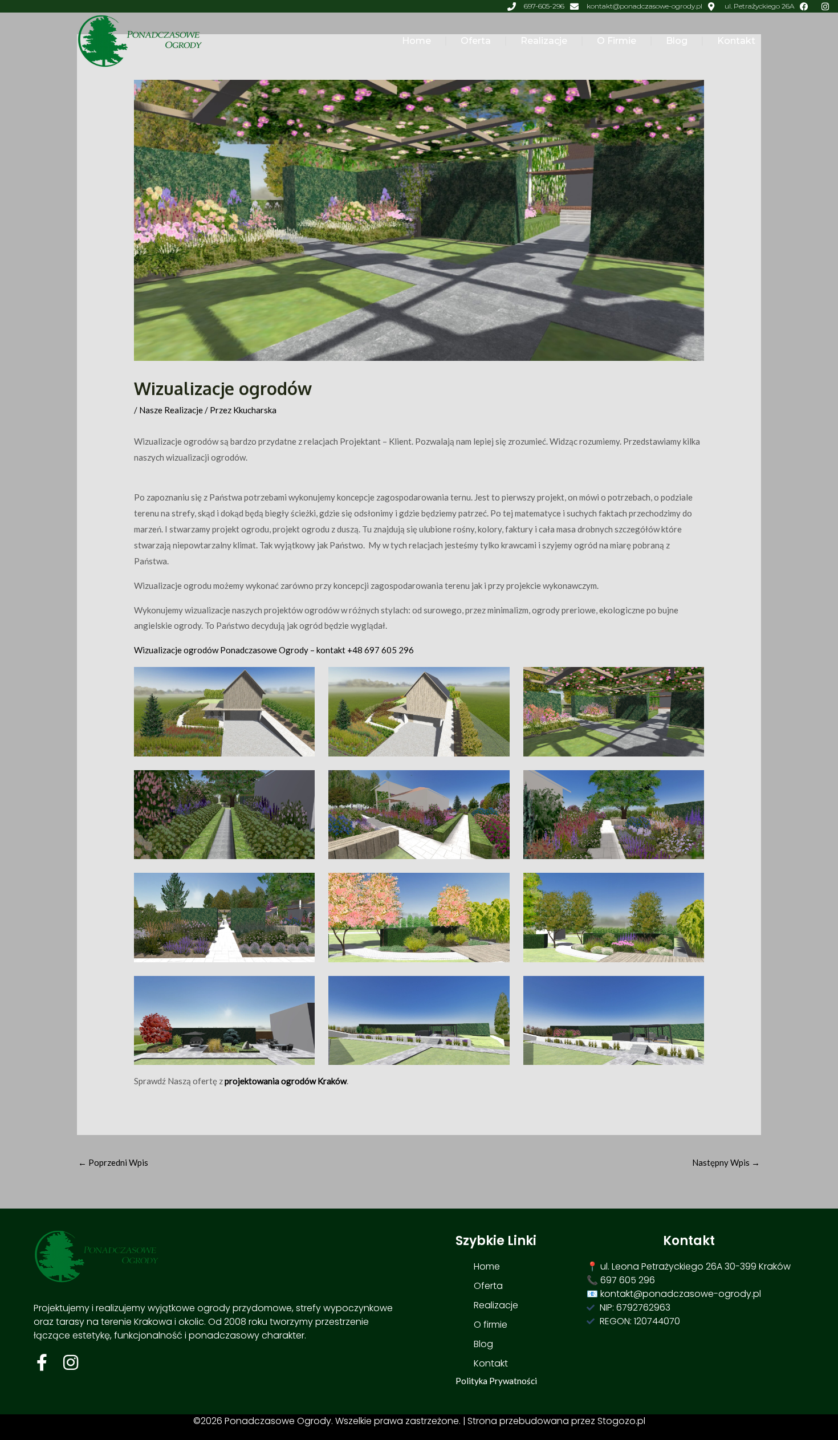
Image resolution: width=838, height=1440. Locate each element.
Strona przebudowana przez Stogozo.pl (556, 1420)
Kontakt (736, 40)
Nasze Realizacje (171, 410)
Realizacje (543, 40)
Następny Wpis (726, 1162)
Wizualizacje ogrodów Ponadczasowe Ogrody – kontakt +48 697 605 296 (274, 650)
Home (416, 40)
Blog (677, 40)
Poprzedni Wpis (113, 1162)
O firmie (616, 40)
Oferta (476, 40)
